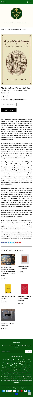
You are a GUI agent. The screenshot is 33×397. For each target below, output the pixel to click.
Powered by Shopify (22, 388)
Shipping (11, 99)
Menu (4, 2)
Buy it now (9, 110)
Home (2, 29)
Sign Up (28, 351)
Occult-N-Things (12, 388)
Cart (30, 2)
